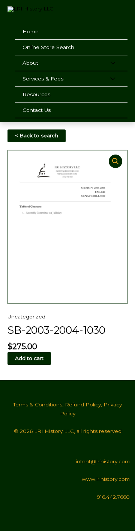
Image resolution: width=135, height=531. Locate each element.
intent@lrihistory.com (103, 461)
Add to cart (29, 358)
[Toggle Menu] (112, 63)
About (30, 63)
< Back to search (36, 135)
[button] (115, 161)
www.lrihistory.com (106, 479)
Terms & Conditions (37, 405)
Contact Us (36, 110)
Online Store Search (48, 47)
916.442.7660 (113, 497)
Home (30, 31)
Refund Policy (83, 405)
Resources (36, 94)
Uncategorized (26, 317)
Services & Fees (42, 79)
